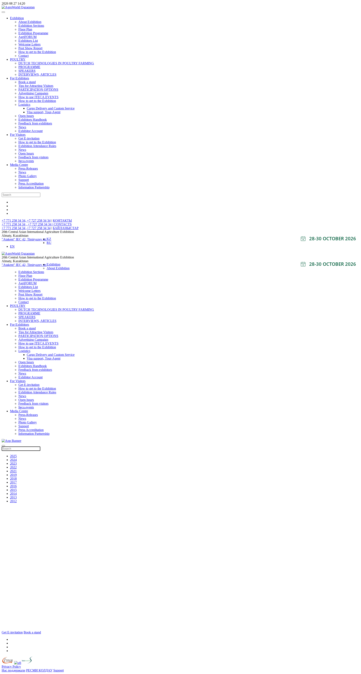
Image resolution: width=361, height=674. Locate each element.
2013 (13, 497)
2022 (13, 467)
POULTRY (17, 59)
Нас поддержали (13, 670)
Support (23, 180)
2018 (13, 478)
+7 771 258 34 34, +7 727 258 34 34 (26, 220)
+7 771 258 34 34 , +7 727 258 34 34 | (28, 224)
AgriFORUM (27, 37)
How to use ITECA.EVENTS (38, 97)
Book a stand (27, 82)
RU (49, 242)
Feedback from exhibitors (35, 123)
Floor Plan (25, 29)
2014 (13, 493)
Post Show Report (30, 48)
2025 (13, 456)
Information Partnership (34, 187)
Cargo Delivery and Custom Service (51, 108)
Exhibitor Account (30, 131)
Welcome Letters (29, 44)
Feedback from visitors (33, 157)
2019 (13, 475)
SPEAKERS (27, 70)
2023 (13, 463)
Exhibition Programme (33, 33)
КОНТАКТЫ (62, 220)
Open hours (26, 116)
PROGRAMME (29, 67)
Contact (23, 55)
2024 (13, 460)
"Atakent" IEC (12, 239)
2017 (13, 482)
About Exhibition (29, 22)
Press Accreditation (31, 183)
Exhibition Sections (31, 25)
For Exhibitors (19, 78)
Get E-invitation (28, 138)
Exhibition (17, 18)
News (22, 127)
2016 (13, 486)
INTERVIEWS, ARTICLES (37, 74)
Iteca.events (26, 161)
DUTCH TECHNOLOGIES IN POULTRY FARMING (56, 63)
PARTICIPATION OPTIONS (38, 89)
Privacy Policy (11, 666)
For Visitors (17, 134)
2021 (13, 471)
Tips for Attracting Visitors (35, 86)
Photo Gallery (27, 176)
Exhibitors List (28, 40)
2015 (13, 490)
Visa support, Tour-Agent (43, 112)
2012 (13, 501)
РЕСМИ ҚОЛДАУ (39, 670)
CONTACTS (63, 224)
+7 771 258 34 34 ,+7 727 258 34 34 (26, 228)
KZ (49, 239)
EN (12, 246)
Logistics (24, 104)
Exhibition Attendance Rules (37, 146)
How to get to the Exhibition (37, 52)
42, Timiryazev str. (34, 239)
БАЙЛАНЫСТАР (66, 228)
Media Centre (19, 165)
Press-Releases (28, 168)
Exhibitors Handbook (32, 119)
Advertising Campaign (33, 93)
